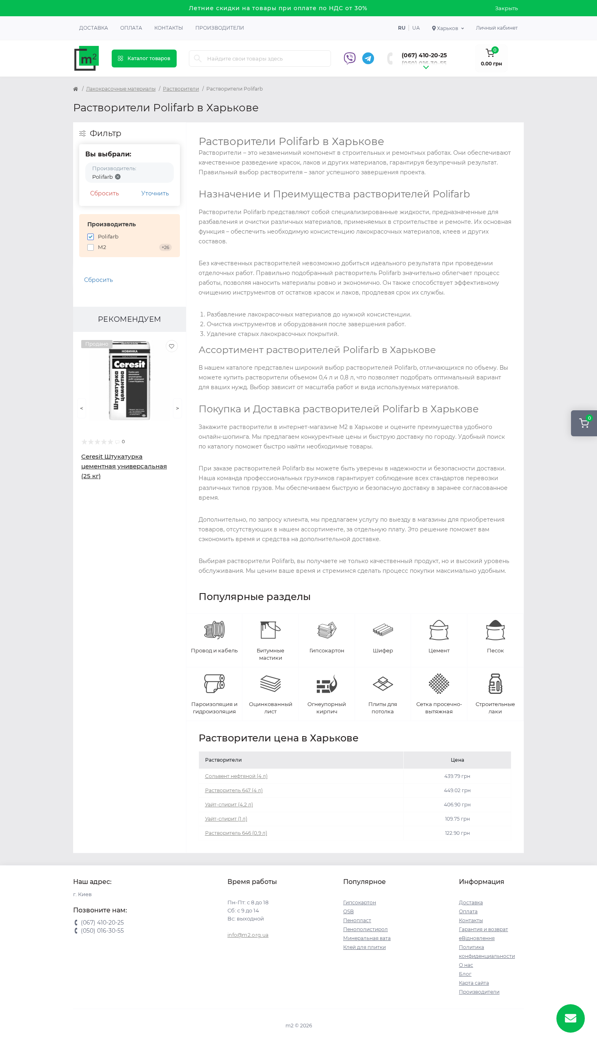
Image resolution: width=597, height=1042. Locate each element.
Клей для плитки (364, 947)
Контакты (168, 28)
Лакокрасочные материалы (121, 89)
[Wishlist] (172, 346)
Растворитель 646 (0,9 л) (236, 833)
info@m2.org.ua (247, 935)
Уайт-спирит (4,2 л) (229, 805)
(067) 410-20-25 (424, 55)
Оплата (131, 28)
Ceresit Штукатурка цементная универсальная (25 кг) (124, 466)
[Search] (198, 58)
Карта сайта (474, 983)
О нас (466, 965)
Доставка (93, 28)
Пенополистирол (365, 929)
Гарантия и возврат (483, 929)
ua (416, 28)
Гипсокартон (359, 902)
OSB (348, 911)
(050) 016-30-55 (424, 63)
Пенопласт (357, 920)
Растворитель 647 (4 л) (234, 790)
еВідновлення (477, 938)
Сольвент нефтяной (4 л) (236, 776)
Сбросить (104, 193)
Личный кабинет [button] (497, 28)
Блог (465, 974)
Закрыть (506, 8)
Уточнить (155, 193)
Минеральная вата (367, 938)
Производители (219, 28)
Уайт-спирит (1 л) (226, 819)
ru (401, 28)
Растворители (181, 89)
